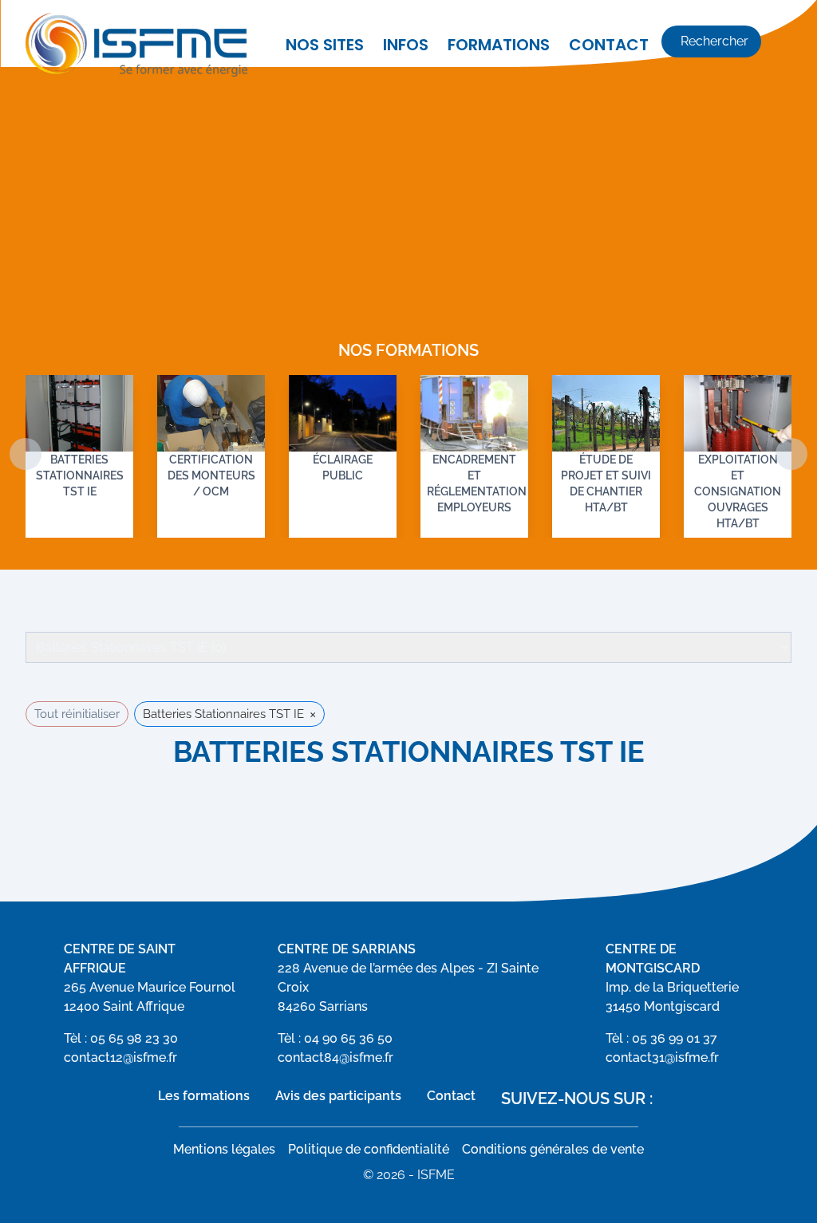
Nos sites (325, 45)
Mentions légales (224, 1149)
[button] (791, 454)
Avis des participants (338, 1095)
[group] (79, 456)
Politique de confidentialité (368, 1149)
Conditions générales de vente (553, 1149)
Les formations (204, 1095)
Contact (609, 45)
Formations (499, 45)
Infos (405, 45)
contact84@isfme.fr (335, 1057)
